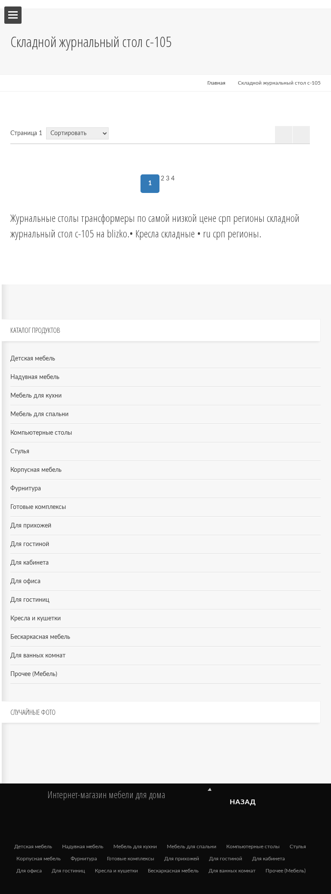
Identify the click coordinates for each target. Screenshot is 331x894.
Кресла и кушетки (35, 619)
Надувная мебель (34, 377)
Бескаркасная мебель (40, 637)
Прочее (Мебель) (33, 674)
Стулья (19, 452)
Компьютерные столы (41, 433)
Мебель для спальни (39, 414)
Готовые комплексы (38, 507)
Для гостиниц (29, 600)
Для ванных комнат (38, 656)
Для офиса (25, 581)
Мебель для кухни (36, 396)
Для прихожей (30, 526)
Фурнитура (25, 489)
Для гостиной (29, 544)
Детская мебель (32, 359)
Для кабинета (29, 563)
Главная (216, 82)
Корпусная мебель (36, 470)
